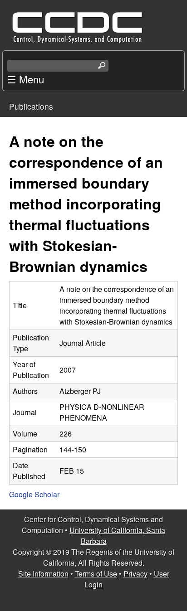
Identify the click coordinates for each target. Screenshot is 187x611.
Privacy (135, 573)
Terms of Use (96, 573)
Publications (31, 106)
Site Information (43, 573)
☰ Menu (25, 79)
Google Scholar (34, 494)
